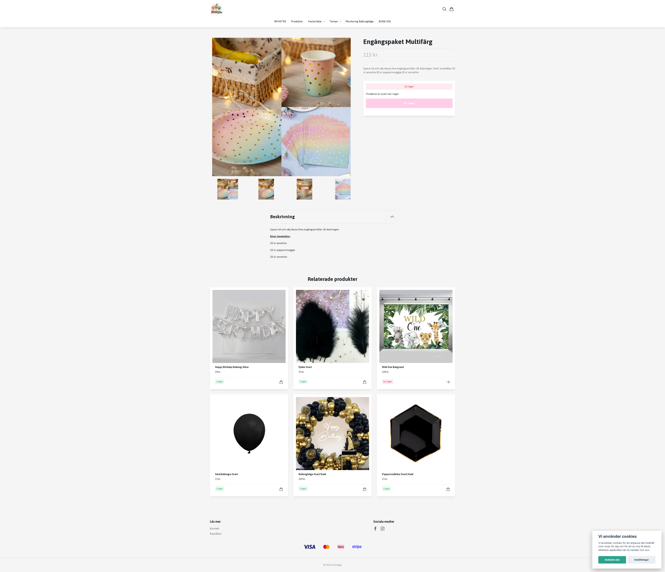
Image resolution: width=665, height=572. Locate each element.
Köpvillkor (216, 533)
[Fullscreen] (281, 107)
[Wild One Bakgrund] (448, 382)
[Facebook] (375, 529)
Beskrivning (282, 216)
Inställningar (641, 559)
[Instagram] (383, 529)
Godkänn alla (612, 559)
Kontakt (214, 528)
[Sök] (444, 9)
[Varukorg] (451, 9)
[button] (347, 108)
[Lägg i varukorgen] (281, 382)
